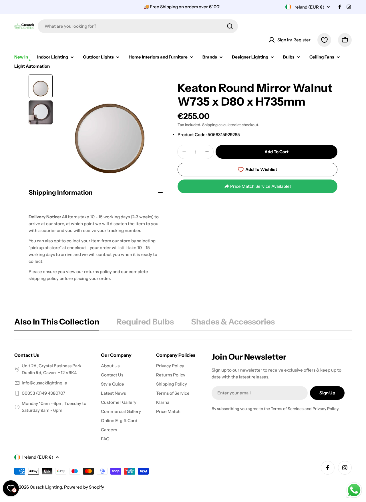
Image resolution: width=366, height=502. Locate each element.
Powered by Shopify (84, 487)
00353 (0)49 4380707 (43, 393)
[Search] (229, 26)
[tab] (56, 323)
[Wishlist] (324, 40)
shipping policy (44, 278)
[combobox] (138, 26)
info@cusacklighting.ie (44, 383)
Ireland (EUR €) (308, 7)
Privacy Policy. (326, 408)
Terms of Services (287, 408)
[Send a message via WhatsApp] (354, 490)
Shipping (210, 124)
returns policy (98, 271)
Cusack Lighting (46, 487)
